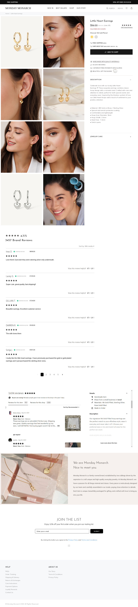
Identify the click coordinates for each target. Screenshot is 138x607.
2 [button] (46, 374)
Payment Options (11, 586)
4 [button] (54, 374)
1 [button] (42, 374)
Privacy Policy (73, 540)
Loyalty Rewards (11, 589)
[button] (88, 268)
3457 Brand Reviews (18, 240)
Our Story (52, 571)
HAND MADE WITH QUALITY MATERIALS (106, 61)
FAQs (7, 571)
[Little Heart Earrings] (21, 42)
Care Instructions (11, 583)
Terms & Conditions (55, 574)
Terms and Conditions (89, 540)
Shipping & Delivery (12, 577)
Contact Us (9, 592)
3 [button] (50, 374)
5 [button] (58, 374)
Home (7, 13)
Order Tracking (10, 574)
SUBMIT (97, 531)
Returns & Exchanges (12, 580)
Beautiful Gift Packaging (102, 71)
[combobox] (86, 246)
